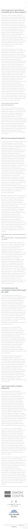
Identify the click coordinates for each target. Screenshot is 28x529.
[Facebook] (16, 501)
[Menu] (26, 2)
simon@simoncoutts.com (14, 504)
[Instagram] (12, 501)
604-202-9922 (14, 506)
